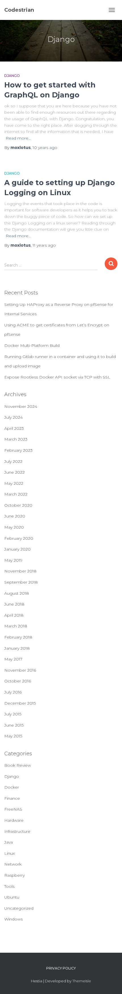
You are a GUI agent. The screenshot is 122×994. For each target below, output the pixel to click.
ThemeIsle (81, 981)
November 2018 (20, 571)
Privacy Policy (61, 968)
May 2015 (13, 736)
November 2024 (20, 406)
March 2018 (15, 626)
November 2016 (20, 670)
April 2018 (14, 615)
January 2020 (17, 549)
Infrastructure (17, 831)
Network (13, 864)
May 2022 (13, 483)
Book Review (17, 765)
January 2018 (17, 648)
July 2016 (13, 692)
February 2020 (18, 538)
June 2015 (14, 725)
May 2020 (14, 527)
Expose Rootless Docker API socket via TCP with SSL (57, 377)
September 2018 (21, 582)
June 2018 (14, 604)
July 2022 (13, 461)
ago (45, 147)
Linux (9, 853)
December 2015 (20, 703)
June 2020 (14, 516)
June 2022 (14, 472)
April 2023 (14, 428)
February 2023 (18, 450)
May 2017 (13, 659)
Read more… (18, 138)
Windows (13, 919)
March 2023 (16, 439)
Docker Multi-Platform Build (32, 345)
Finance (12, 798)
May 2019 (13, 560)
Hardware (14, 820)
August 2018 (16, 593)
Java (8, 842)
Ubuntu (11, 897)
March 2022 (16, 494)
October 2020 (18, 505)
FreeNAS (13, 809)
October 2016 (17, 681)
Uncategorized (18, 908)
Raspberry (14, 875)
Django (12, 75)
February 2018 (18, 637)
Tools (9, 886)
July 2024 (13, 417)
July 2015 (12, 714)
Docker (11, 787)
